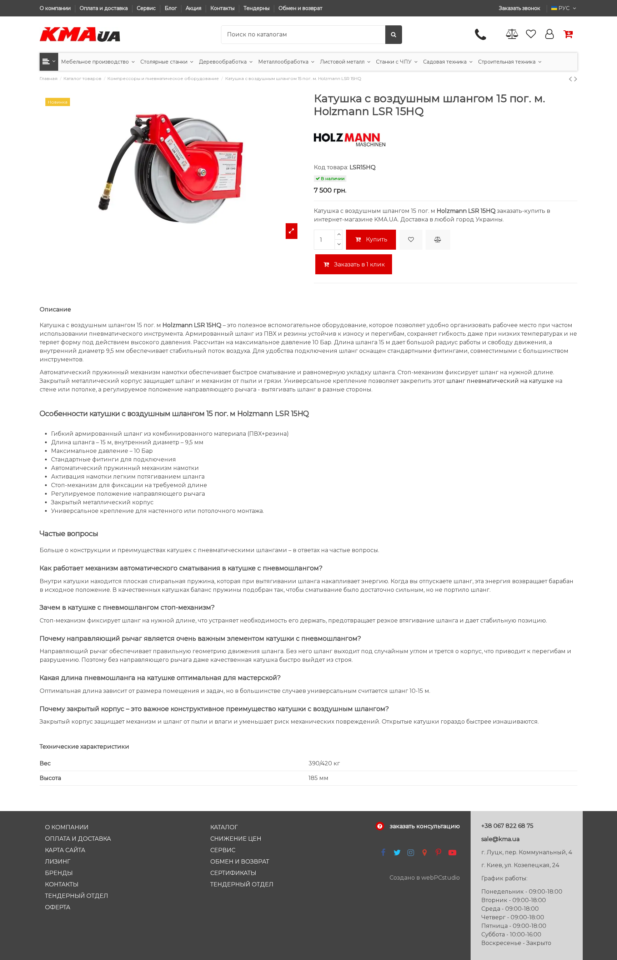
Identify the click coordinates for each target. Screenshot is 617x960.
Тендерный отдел (76, 895)
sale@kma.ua (500, 839)
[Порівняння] (512, 34)
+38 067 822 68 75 (507, 825)
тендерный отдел (242, 884)
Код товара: (331, 167)
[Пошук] (393, 34)
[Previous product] (571, 79)
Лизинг (57, 861)
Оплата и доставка (104, 8)
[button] (49, 62)
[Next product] (575, 79)
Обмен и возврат (300, 8)
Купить (376, 239)
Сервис (147, 8)
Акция (194, 8)
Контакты (223, 8)
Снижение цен (235, 838)
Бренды (59, 873)
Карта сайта (65, 850)
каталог (224, 827)
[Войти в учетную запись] (549, 34)
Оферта (57, 907)
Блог (171, 8)
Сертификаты (233, 873)
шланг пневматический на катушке (500, 381)
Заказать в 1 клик (359, 264)
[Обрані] (531, 34)
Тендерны (257, 8)
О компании (56, 8)
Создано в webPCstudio (425, 877)
